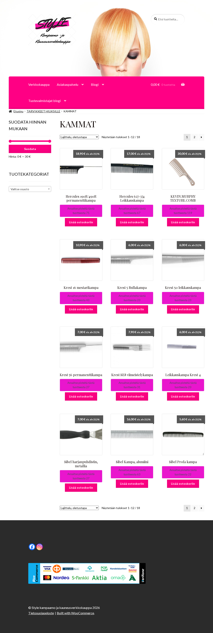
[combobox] (30, 189)
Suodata (30, 149)
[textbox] (30, 189)
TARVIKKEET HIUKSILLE (43, 111)
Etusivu (18, 111)
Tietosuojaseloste (41, 613)
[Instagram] (39, 546)
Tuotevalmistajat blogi (44, 101)
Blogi (95, 84)
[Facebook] (32, 546)
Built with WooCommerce (75, 613)
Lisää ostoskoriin (81, 222)
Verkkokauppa (39, 84)
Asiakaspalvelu (67, 84)
